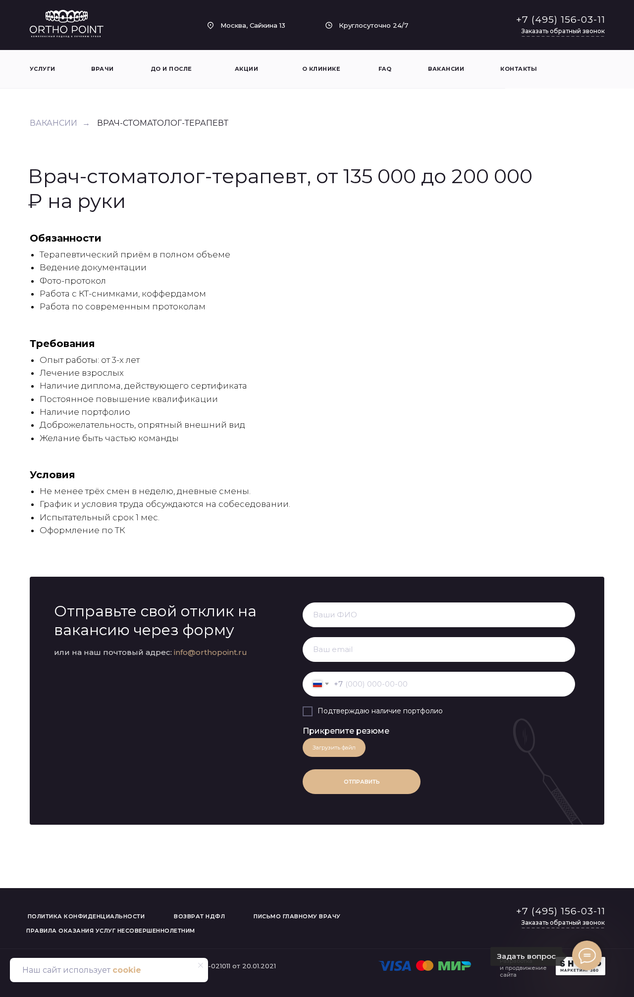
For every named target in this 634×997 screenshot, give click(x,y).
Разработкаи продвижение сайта (523, 967)
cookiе (126, 970)
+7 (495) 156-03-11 (560, 19)
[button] (563, 31)
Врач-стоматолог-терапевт (162, 123)
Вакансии (53, 123)
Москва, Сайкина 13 (252, 25)
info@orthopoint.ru (210, 652)
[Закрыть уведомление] (201, 965)
